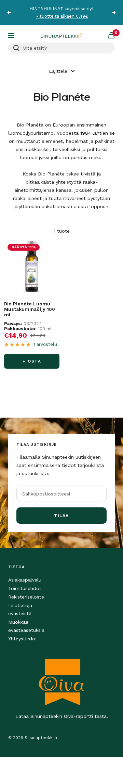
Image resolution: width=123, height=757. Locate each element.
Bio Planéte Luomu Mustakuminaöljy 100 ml (29, 309)
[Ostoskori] (111, 35)
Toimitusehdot (24, 588)
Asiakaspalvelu (24, 580)
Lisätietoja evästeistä (20, 609)
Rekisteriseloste (26, 597)
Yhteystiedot (22, 638)
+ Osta (32, 361)
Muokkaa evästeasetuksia (26, 626)
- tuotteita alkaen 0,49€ (62, 16)
